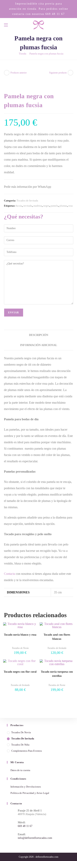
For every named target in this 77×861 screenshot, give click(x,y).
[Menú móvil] (6, 25)
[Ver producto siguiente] (70, 72)
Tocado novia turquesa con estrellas (57, 673)
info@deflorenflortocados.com (35, 837)
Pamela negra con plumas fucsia (46, 53)
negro (46, 205)
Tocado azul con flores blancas (57, 636)
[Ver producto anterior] (6, 72)
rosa (70, 205)
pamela (54, 205)
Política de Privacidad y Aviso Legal (29, 792)
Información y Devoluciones (25, 786)
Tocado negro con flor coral (20, 671)
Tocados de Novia (20, 648)
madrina (37, 205)
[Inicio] (15, 53)
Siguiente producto (58, 72)
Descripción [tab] (38, 335)
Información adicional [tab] (38, 345)
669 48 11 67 (55, 13)
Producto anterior (18, 72)
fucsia (19, 205)
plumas (63, 205)
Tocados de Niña (20, 744)
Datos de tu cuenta (20, 770)
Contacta (9, 573)
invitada (27, 205)
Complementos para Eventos (26, 750)
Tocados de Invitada (27, 200)
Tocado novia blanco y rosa (20, 634)
